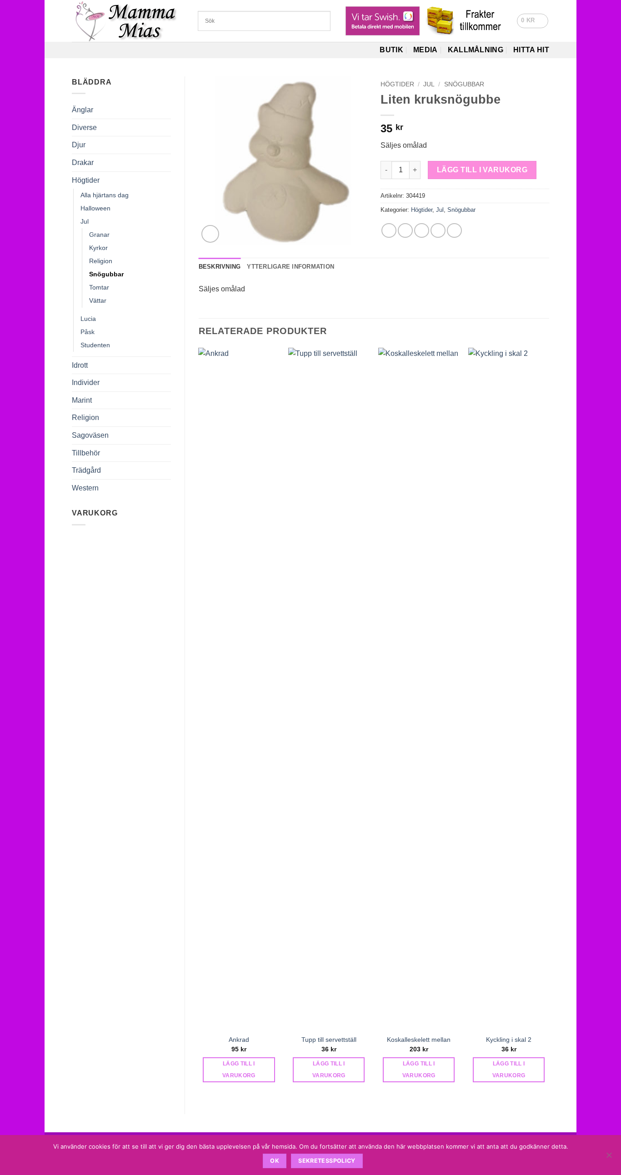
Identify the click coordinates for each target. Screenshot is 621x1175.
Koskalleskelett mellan (419, 1039)
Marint (82, 400)
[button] (532, 21)
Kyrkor (98, 247)
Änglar (82, 110)
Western (85, 488)
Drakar (83, 162)
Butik (391, 50)
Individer (86, 382)
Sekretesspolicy (327, 1160)
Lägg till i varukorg (482, 170)
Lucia (88, 318)
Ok (274, 1160)
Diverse (84, 127)
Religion (100, 261)
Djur (78, 145)
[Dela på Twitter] (405, 230)
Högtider (86, 180)
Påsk (87, 331)
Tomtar (99, 287)
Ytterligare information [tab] (290, 266)
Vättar (97, 300)
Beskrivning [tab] (220, 266)
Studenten (95, 345)
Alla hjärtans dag (104, 195)
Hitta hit (531, 50)
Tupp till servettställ (328, 1039)
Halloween (95, 208)
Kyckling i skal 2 (508, 1039)
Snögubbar (106, 274)
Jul (84, 221)
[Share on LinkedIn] (454, 230)
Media (425, 50)
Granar (99, 234)
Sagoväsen (90, 435)
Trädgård (86, 470)
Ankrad (239, 1039)
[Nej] (608, 1157)
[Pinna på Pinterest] (438, 230)
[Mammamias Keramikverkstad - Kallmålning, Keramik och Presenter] (128, 21)
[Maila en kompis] (421, 230)
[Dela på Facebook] (388, 230)
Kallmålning (476, 50)
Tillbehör (86, 453)
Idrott (80, 365)
